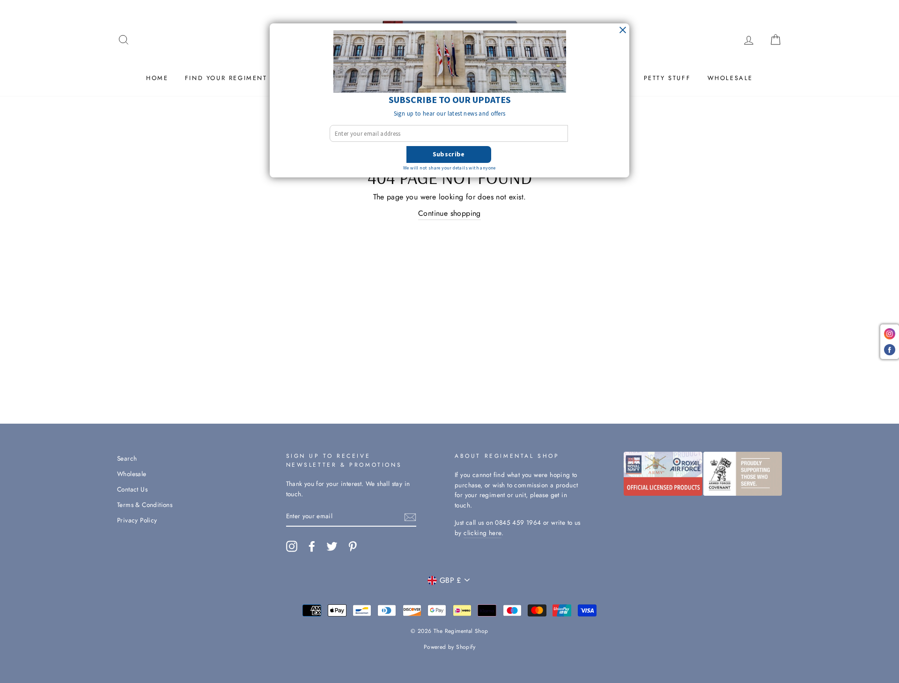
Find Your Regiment (226, 77)
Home (157, 77)
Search (127, 458)
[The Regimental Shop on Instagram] (291, 546)
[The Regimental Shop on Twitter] (332, 546)
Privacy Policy (137, 520)
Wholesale (730, 77)
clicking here (482, 532)
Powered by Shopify (449, 647)
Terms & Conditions (144, 504)
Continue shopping (449, 213)
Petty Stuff (667, 77)
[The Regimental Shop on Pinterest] (352, 546)
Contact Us (132, 489)
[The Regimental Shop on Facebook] (311, 546)
